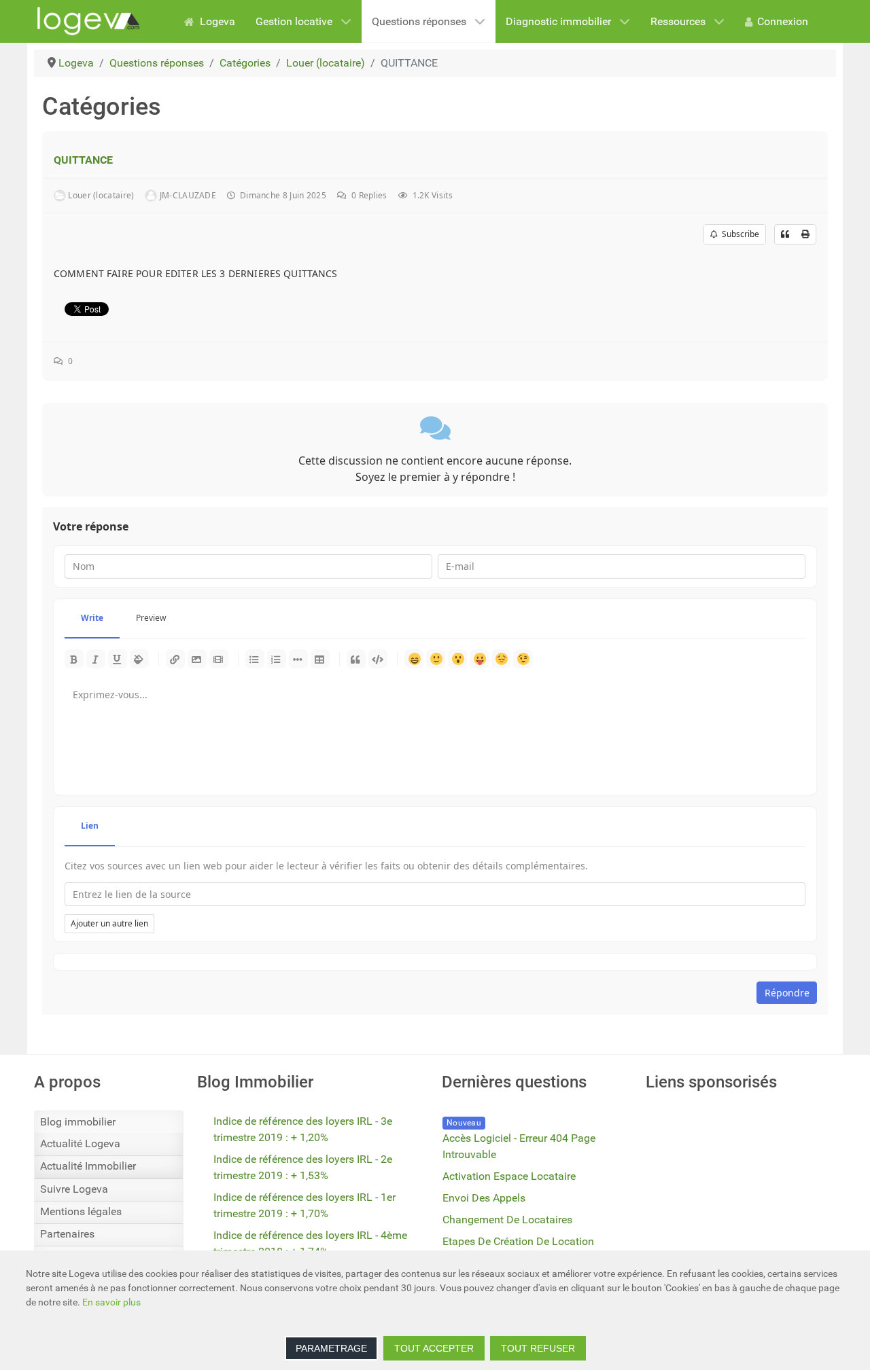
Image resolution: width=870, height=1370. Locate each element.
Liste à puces (255, 659)
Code (378, 659)
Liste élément (298, 659)
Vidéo (219, 659)
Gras (74, 659)
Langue (479, 659)
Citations (356, 659)
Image (197, 659)
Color (139, 659)
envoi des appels (483, 1197)
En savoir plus (111, 1302)
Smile (435, 659)
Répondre (787, 992)
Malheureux (501, 659)
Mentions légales (81, 1211)
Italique (96, 659)
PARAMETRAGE (331, 1348)
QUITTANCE (83, 160)
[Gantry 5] (88, 21)
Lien (175, 659)
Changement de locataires (507, 1219)
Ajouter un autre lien (109, 923)
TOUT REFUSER (538, 1348)
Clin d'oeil (522, 659)
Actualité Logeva (80, 1143)
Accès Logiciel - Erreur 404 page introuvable (518, 1146)
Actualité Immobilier (88, 1165)
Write (92, 618)
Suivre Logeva (74, 1189)
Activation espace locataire (509, 1176)
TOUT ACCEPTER (434, 1348)
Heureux (414, 659)
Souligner (117, 659)
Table (320, 659)
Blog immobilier (78, 1121)
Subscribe (738, 234)
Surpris (457, 659)
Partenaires (67, 1233)
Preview (151, 618)
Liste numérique (276, 659)
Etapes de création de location (518, 1241)
